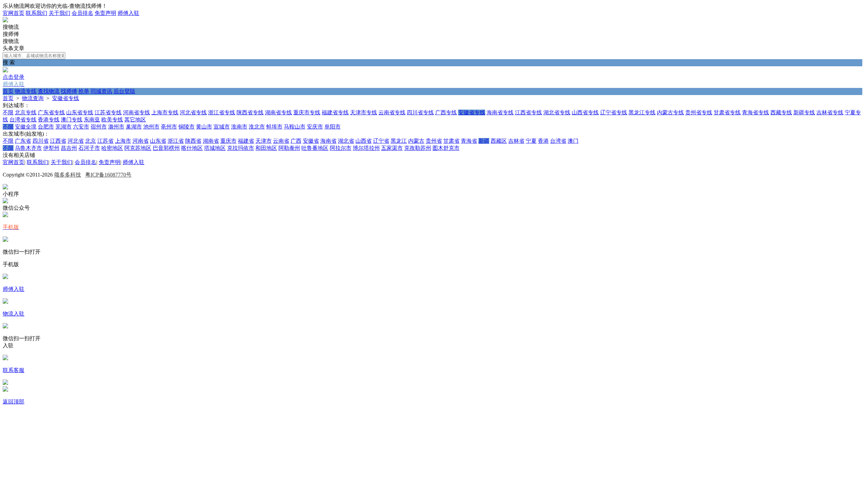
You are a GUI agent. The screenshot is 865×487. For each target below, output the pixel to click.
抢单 (83, 91)
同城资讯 (101, 91)
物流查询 (33, 98)
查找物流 (48, 91)
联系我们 (36, 13)
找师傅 (69, 91)
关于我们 (59, 13)
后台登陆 (124, 91)
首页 (8, 91)
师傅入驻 (128, 13)
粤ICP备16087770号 (108, 175)
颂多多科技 (67, 175)
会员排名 (82, 13)
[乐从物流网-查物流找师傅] (5, 20)
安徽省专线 (65, 98)
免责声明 (105, 13)
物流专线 (25, 91)
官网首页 (13, 13)
